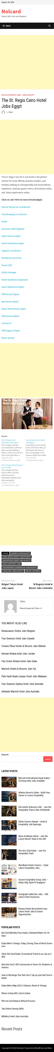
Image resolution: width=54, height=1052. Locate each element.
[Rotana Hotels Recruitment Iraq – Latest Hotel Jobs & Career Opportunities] (9, 909)
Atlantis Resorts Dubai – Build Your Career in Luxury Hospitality (34, 794)
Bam (50, 1048)
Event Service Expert (11, 236)
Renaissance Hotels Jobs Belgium (18, 630)
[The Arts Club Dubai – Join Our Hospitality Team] (9, 851)
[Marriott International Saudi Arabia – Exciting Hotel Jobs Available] (9, 778)
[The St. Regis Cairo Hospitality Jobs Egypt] (14, 450)
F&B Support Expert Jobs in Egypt (16, 560)
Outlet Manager (9, 272)
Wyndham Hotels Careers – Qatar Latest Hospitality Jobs (33, 866)
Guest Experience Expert (13, 286)
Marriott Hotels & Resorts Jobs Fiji (19, 668)
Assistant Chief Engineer (13, 228)
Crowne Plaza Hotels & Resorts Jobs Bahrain (24, 646)
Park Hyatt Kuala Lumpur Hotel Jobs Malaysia (24, 676)
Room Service (8, 337)
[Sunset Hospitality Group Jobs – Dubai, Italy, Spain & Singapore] (9, 880)
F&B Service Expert (10, 294)
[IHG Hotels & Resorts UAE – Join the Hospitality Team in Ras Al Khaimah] (9, 807)
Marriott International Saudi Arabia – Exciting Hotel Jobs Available (34, 779)
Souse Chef (7, 265)
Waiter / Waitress (33, 571)
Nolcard (11, 11)
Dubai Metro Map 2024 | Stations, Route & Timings (24, 985)
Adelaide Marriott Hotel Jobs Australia (20, 691)
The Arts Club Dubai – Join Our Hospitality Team (32, 852)
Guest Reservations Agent (14, 308)
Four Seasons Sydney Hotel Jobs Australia (22, 683)
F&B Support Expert (11, 330)
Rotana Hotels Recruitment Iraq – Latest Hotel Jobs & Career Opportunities (33, 911)
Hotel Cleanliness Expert (13, 243)
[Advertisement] (27, 62)
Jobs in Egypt (28, 95)
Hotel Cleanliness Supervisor (15, 279)
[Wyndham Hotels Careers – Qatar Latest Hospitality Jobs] (9, 865)
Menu (8, 25)
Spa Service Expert (10, 301)
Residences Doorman (11, 257)
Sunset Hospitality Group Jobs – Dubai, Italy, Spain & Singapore (33, 881)
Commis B (6, 323)
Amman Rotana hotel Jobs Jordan (18, 653)
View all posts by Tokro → (31, 608)
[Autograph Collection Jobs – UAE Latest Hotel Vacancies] (9, 894)
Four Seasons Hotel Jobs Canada (18, 638)
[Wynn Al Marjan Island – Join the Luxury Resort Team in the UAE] (9, 836)
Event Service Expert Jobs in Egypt (17, 557)
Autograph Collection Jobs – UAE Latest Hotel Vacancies (33, 895)
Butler (4, 221)
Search (5, 754)
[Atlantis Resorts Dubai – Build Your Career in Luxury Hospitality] (9, 792)
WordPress (39, 1048)
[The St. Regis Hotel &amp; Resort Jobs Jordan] (14, 475)
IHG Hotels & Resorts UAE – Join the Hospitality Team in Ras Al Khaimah (34, 808)
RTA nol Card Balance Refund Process (18, 1001)
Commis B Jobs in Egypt (20, 553)
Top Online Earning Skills (13, 1008)
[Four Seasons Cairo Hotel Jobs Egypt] (38, 450)
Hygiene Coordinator (11, 250)
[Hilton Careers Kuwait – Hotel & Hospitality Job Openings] (9, 821)
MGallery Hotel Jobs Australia (15, 1016)
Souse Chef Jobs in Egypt (13, 571)
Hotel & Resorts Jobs (11, 95)
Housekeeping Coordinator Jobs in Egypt (20, 567)
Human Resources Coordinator (16, 207)
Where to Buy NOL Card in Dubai (16, 993)
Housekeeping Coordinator (14, 214)
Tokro (11, 112)
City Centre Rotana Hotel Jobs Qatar (19, 661)
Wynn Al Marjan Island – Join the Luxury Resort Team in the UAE (33, 837)
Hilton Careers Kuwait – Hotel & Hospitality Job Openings (32, 823)
